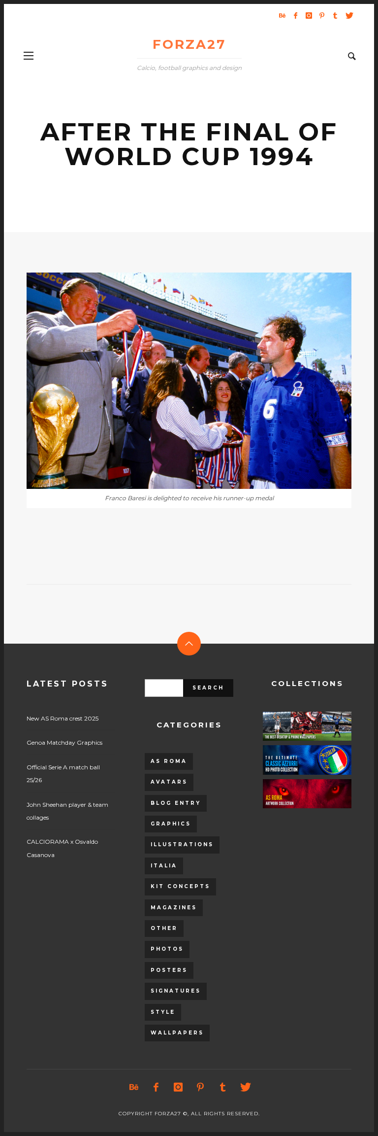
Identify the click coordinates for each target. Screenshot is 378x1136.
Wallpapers (177, 1033)
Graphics (171, 824)
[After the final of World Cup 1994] (173, 381)
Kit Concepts (180, 886)
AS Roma (169, 761)
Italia (164, 865)
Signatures (176, 991)
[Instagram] (309, 15)
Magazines (174, 907)
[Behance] (282, 15)
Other (164, 928)
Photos (167, 949)
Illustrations (182, 844)
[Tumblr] (335, 15)
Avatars (169, 782)
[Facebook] (295, 15)
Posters (169, 970)
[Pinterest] (322, 15)
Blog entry (176, 803)
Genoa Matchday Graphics (64, 742)
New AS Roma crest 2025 (62, 718)
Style (163, 1012)
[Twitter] (348, 15)
